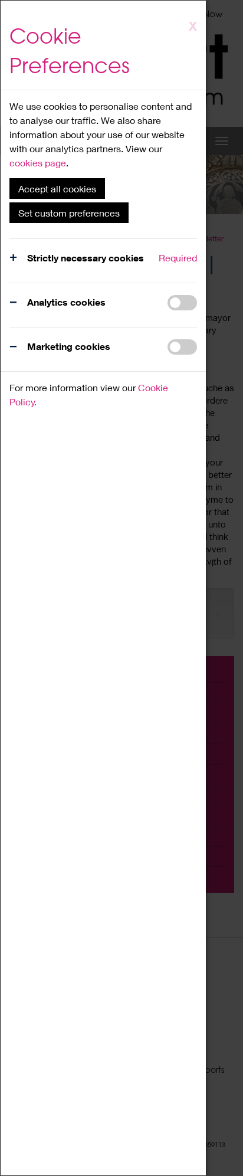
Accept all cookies (57, 188)
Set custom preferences (69, 212)
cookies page (37, 162)
